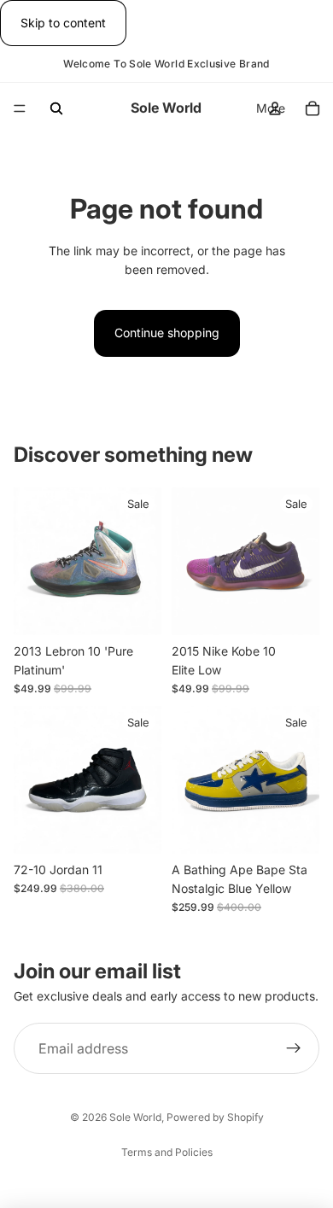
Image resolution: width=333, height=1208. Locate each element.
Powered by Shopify (215, 1117)
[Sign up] (294, 1048)
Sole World (135, 1117)
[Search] (56, 108)
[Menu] (19, 109)
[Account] (275, 108)
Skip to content (63, 22)
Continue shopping (166, 332)
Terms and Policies (167, 1152)
